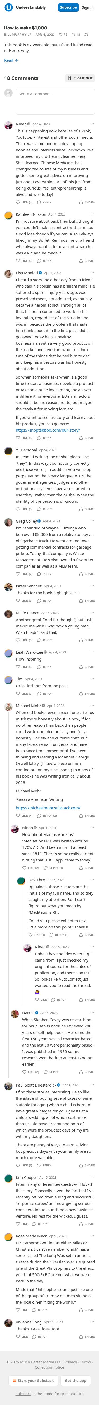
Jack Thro (37, 879)
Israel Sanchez (29, 586)
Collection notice (49, 1367)
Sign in (88, 7)
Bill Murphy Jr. (18, 35)
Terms (85, 1361)
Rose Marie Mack (31, 1235)
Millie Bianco (27, 612)
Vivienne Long (29, 1322)
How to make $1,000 (25, 27)
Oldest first (83, 78)
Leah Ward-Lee (29, 652)
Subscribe (68, 7)
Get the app (75, 1380)
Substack (23, 1393)
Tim (19, 678)
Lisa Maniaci (27, 272)
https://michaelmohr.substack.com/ (48, 807)
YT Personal (26, 449)
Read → (11, 60)
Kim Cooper (26, 1177)
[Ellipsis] (92, 123)
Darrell (28, 1012)
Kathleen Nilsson (31, 214)
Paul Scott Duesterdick (36, 1085)
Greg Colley (26, 521)
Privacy (70, 1361)
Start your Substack (36, 1380)
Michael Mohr (28, 705)
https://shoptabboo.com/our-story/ (48, 430)
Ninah (21, 124)
